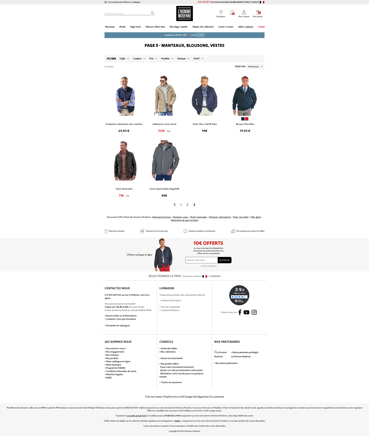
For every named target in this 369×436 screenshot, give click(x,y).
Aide (247, 2)
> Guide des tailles (168, 348)
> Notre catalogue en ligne (117, 361)
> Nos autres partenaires (226, 363)
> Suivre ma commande (170, 358)
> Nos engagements (114, 352)
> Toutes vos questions (170, 382)
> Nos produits (111, 358)
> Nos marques (112, 355)
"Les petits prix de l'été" (136, 416)
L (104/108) (132, 118)
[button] (108, 95)
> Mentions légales (114, 374)
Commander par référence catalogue (123, 2)
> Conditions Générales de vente (120, 371)
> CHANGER (214, 276)
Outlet (177, 421)
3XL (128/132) (116, 128)
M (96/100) (116, 118)
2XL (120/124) (132, 123)
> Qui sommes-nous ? (115, 348)
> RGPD (108, 377)
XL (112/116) (116, 123)
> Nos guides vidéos (169, 363)
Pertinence (253, 66)
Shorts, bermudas (198, 217)
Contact (254, 2)
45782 (200, 35)
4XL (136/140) (132, 128)
